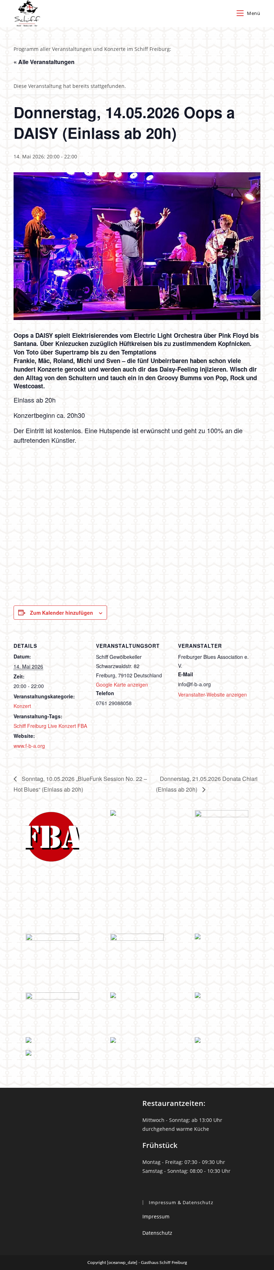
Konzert (22, 705)
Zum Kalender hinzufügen (61, 612)
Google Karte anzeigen (122, 684)
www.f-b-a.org (29, 745)
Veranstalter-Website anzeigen (212, 694)
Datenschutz (157, 1232)
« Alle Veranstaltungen (44, 62)
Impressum (155, 1216)
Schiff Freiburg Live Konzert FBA (50, 725)
